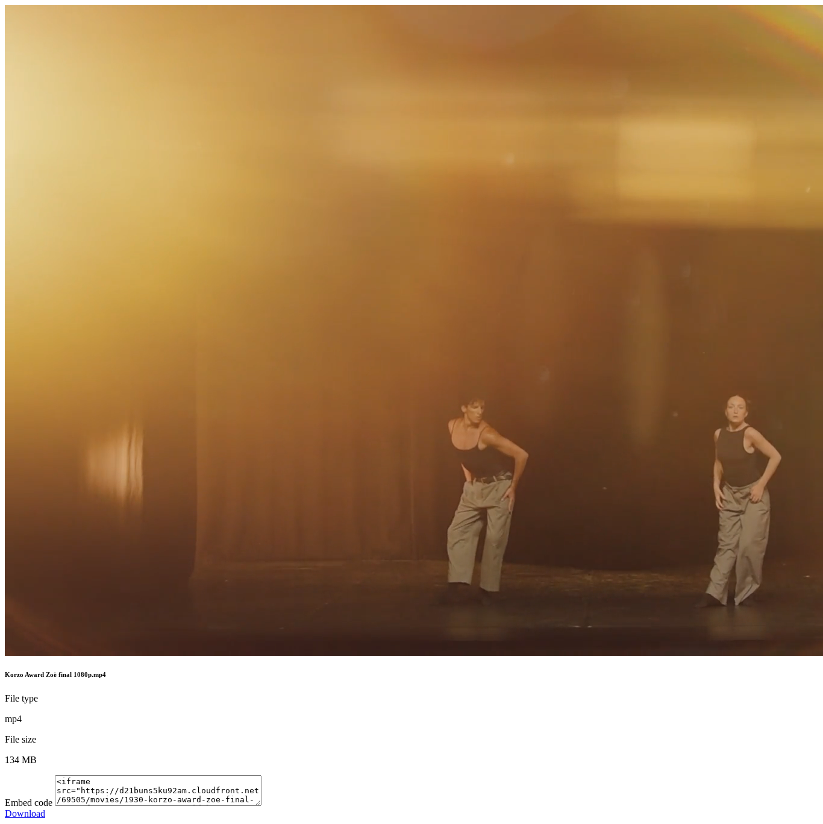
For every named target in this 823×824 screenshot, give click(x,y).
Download (25, 813)
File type (21, 698)
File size (20, 739)
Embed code (28, 802)
